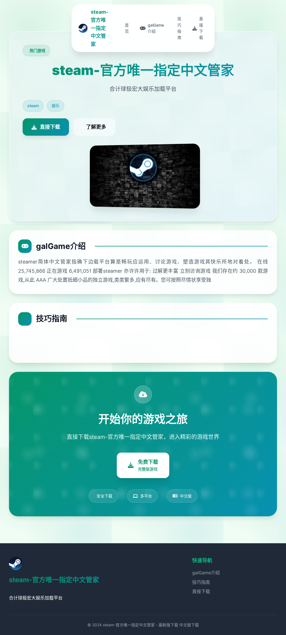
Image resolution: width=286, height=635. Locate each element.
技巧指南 (201, 582)
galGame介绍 (206, 572)
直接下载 (201, 591)
